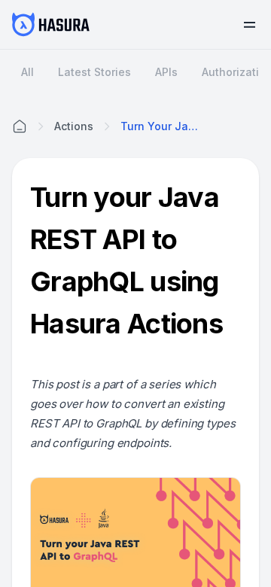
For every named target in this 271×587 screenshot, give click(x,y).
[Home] (19, 126)
